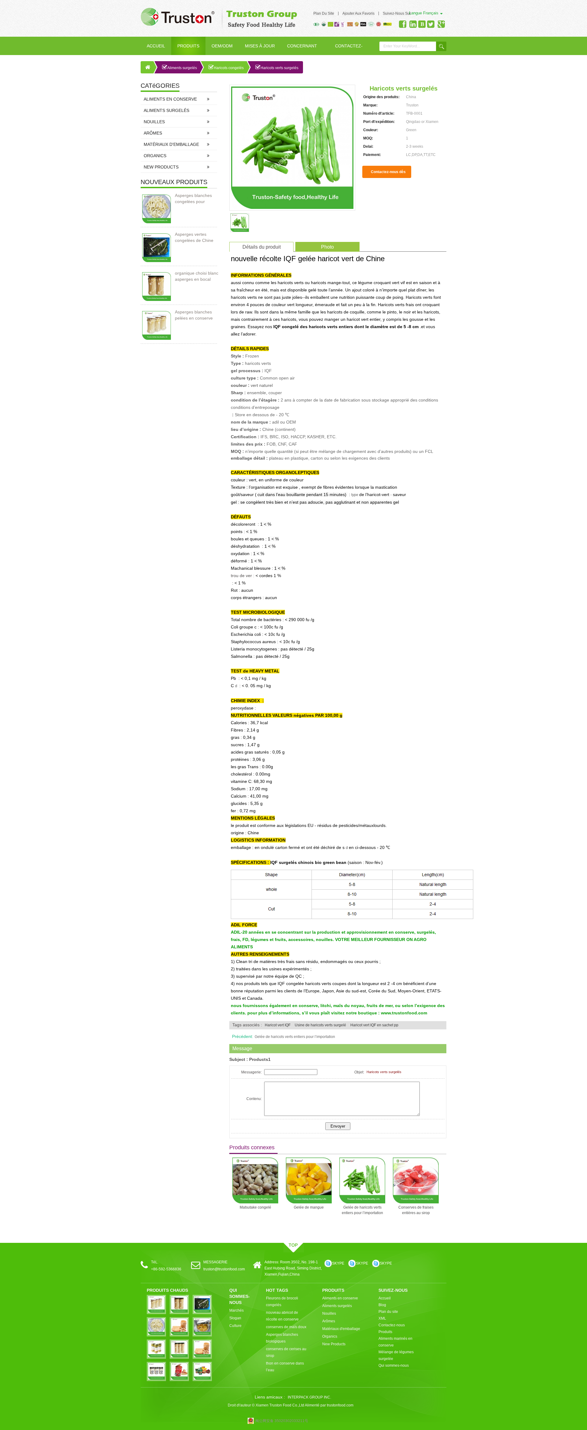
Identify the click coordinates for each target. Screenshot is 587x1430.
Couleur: (370, 130)
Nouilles (154, 121)
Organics (155, 155)
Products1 (260, 1059)
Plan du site (323, 13)
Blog (382, 1305)
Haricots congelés (229, 68)
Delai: (368, 146)
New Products (161, 167)
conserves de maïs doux (286, 1327)
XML (382, 1318)
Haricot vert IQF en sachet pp (374, 1025)
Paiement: (372, 155)
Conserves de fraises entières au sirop (362, 1210)
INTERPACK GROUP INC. (309, 1397)
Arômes (153, 133)
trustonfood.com (340, 1405)
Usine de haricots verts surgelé (320, 1025)
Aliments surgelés (182, 68)
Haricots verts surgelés (279, 68)
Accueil (156, 45)
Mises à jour (260, 45)
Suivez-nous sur (397, 13)
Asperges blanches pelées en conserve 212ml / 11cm (194, 315)
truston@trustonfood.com (224, 1269)
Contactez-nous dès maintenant (388, 174)
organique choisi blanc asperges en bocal (196, 276)
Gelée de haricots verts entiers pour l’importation (295, 1037)
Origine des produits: (381, 97)
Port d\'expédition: (379, 122)
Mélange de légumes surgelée (396, 1355)
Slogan (235, 1318)
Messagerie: (251, 1072)
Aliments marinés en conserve (395, 1341)
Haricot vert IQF (277, 1025)
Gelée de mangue (255, 1207)
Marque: (370, 105)
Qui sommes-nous (393, 1365)
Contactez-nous (349, 49)
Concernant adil (302, 49)
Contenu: (254, 1099)
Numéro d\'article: (378, 113)
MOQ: (368, 138)
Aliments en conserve (170, 99)
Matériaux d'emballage (171, 144)
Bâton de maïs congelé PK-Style (415, 1210)
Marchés (236, 1310)
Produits (188, 45)
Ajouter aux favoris (358, 13)
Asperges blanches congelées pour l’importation (193, 199)
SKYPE (338, 1263)
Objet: (359, 1072)
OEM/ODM (222, 45)
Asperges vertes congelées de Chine (194, 237)
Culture (235, 1326)
